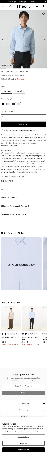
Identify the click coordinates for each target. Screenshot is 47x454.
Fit (2, 189)
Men (2, 71)
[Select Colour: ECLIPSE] (13, 104)
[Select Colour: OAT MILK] (44, 333)
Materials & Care (8, 198)
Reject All (23, 443)
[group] (11, 318)
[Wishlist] (37, 6)
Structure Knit (19, 91)
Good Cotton (6, 91)
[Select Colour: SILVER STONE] (14, 333)
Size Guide (11, 111)
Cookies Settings (23, 437)
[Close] (45, 1)
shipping (22, 130)
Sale (7, 71)
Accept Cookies (23, 450)
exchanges (22, 1)
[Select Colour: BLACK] (3, 104)
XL (3, 117)
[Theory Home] (23, 6)
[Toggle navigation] (3, 6)
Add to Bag (23, 124)
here (34, 380)
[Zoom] (43, 64)
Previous (3, 39)
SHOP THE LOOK (7, 65)
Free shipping (12, 1)
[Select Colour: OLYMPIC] (8, 104)
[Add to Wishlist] (43, 14)
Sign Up (23, 393)
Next (43, 39)
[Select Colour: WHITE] (18, 104)
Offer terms (15, 380)
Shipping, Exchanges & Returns (14, 206)
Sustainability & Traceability (12, 214)
